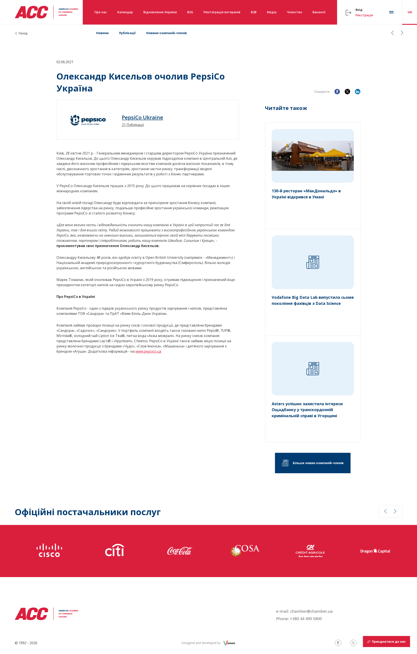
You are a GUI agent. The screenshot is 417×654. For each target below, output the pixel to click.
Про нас (100, 12)
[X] (347, 92)
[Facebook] (337, 92)
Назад (22, 33)
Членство (294, 12)
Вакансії (319, 12)
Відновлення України (160, 12)
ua (410, 12)
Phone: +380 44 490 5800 (299, 618)
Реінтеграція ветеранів (222, 12)
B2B (253, 12)
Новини (102, 33)
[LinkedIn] (358, 92)
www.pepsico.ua (148, 351)
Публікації (127, 33)
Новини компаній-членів (166, 33)
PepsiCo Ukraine (142, 117)
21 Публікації (133, 124)
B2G (190, 12)
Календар (125, 12)
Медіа (271, 12)
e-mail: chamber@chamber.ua (304, 611)
